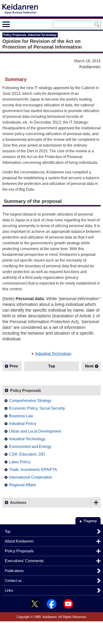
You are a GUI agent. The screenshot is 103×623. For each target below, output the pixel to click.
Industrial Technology (53, 354)
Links (9, 590)
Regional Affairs (22, 485)
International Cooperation (30, 477)
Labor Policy (19, 462)
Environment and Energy (30, 447)
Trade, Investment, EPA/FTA (33, 470)
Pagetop (90, 521)
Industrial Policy (22, 424)
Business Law (21, 416)
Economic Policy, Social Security (37, 408)
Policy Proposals (25, 391)
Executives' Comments (24, 561)
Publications (14, 571)
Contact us (13, 580)
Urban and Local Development (35, 431)
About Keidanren (19, 541)
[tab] (15, 24)
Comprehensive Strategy (30, 401)
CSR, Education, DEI (27, 454)
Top (51, 366)
